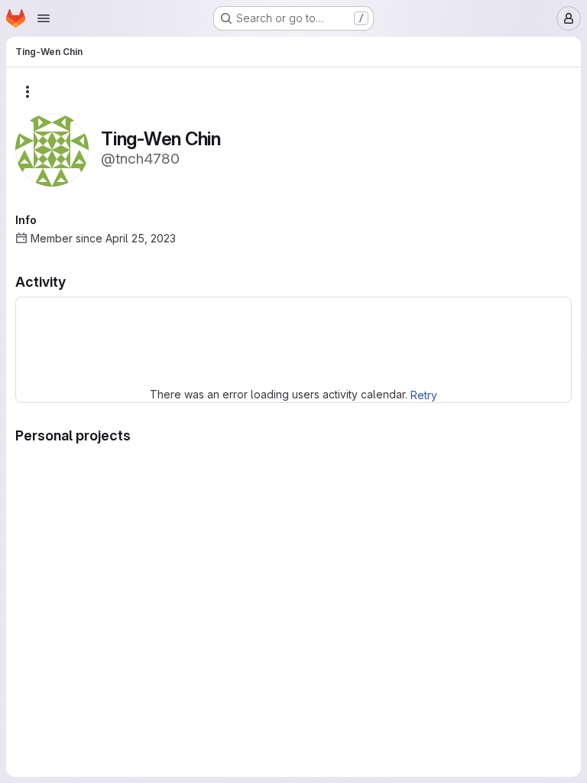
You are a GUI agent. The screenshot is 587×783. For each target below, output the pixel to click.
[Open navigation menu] (43, 18)
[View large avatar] (52, 148)
